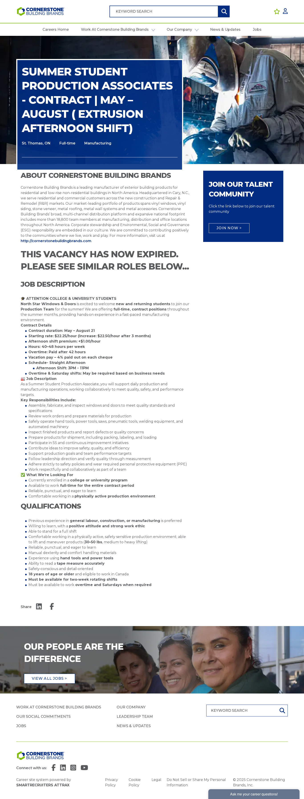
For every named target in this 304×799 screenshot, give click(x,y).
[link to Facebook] (53, 768)
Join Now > (229, 228)
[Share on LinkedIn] (39, 606)
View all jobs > (49, 678)
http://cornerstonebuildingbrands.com (56, 241)
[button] (153, 30)
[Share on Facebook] (52, 606)
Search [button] (223, 11)
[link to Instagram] (73, 768)
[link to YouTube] (84, 768)
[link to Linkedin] (63, 768)
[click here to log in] (285, 11)
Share (26, 607)
